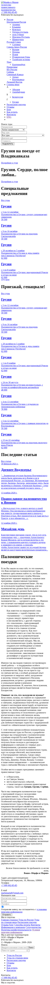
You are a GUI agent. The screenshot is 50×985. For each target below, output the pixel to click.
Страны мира (13, 84)
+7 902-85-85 (9, 12)
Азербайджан (18, 92)
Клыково (16, 27)
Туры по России (26, 920)
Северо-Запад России (17, 47)
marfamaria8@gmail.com (12, 893)
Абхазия (16, 89)
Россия (10, 19)
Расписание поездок (16, 104)
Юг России (12, 69)
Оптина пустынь (20, 32)
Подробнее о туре (9, 163)
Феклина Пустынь (21, 37)
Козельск (16, 29)
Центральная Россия (16, 22)
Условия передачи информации (20, 931)
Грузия (15, 102)
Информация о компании (13, 927)
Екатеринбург (18, 64)
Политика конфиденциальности (16, 930)
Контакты (11, 114)
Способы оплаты (22, 925)
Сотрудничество (33, 927)
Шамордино (18, 39)
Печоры (16, 52)
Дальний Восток (14, 82)
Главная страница (9, 920)
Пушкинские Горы (21, 57)
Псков (15, 54)
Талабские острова (21, 59)
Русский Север (14, 42)
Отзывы (10, 107)
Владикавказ (18, 79)
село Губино (18, 34)
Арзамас (16, 24)
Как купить (12, 112)
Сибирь (10, 72)
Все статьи (6, 461)
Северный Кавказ (15, 74)
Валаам (15, 49)
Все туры (5, 200)
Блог (9, 109)
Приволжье (12, 67)
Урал (9, 62)
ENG (9, 117)
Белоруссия (17, 97)
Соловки (16, 44)
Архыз (15, 77)
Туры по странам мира (17, 958)
